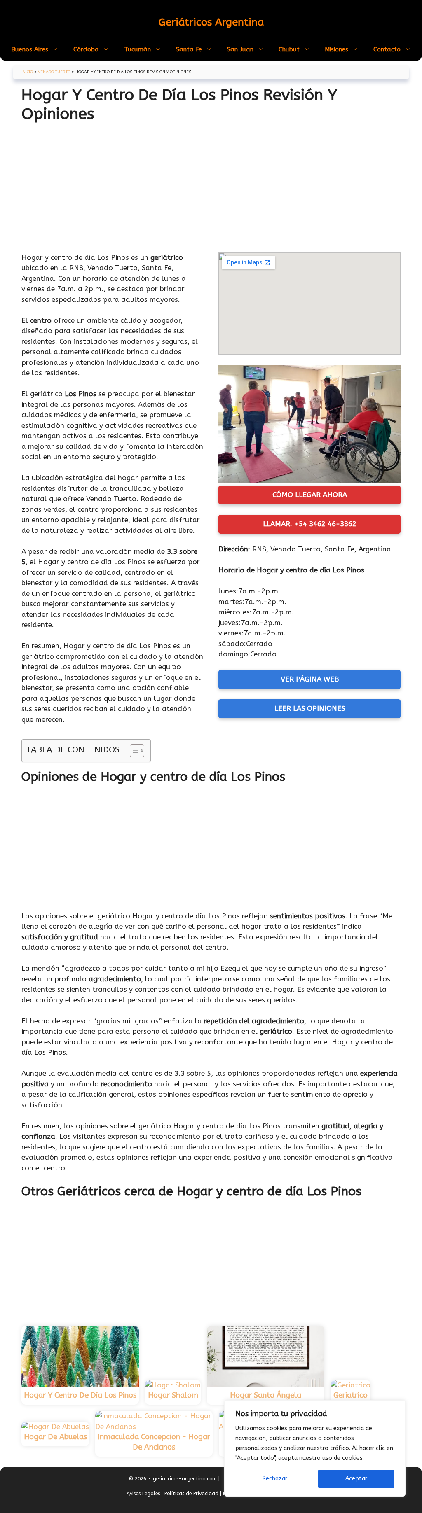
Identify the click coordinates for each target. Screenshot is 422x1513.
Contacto (387, 49)
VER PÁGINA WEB (310, 679)
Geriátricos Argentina (211, 22)
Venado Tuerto (54, 72)
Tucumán (137, 49)
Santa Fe (189, 49)
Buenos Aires (29, 49)
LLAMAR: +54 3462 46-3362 (309, 524)
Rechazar (275, 1478)
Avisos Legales (143, 1494)
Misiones (336, 49)
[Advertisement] (211, 184)
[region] (315, 1448)
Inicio (27, 72)
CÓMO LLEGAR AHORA (309, 494)
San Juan (240, 49)
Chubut (289, 49)
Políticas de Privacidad (191, 1494)
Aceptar (356, 1478)
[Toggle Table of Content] (133, 751)
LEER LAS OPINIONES (309, 708)
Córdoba (86, 49)
